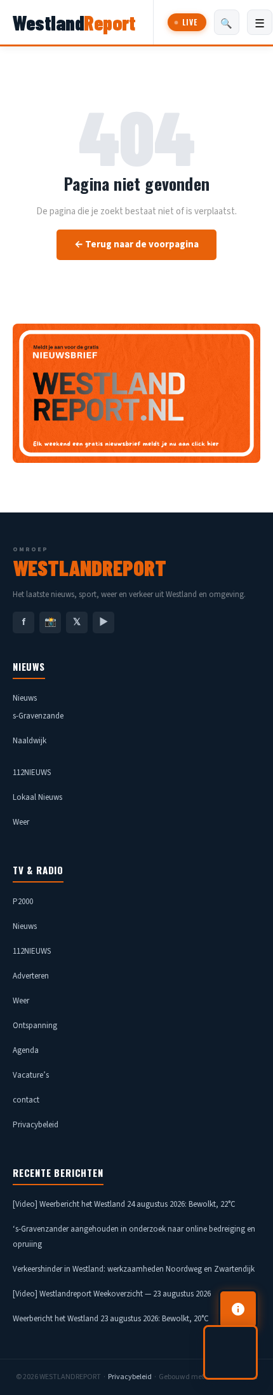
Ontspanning (35, 1025)
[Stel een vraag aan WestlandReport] (230, 1352)
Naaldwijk (29, 740)
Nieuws (25, 698)
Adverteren (31, 976)
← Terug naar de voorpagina (136, 244)
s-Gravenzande (38, 716)
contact (26, 1100)
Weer (21, 822)
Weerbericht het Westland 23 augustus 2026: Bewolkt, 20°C (111, 1318)
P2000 (23, 901)
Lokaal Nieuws (37, 797)
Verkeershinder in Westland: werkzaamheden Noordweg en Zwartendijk (134, 1269)
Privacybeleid (35, 1124)
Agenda (26, 1050)
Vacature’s (31, 1075)
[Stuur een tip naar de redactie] (238, 1309)
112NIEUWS (32, 772)
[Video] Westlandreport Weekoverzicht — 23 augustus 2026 (112, 1294)
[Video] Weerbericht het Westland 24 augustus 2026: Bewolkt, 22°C (124, 1204)
